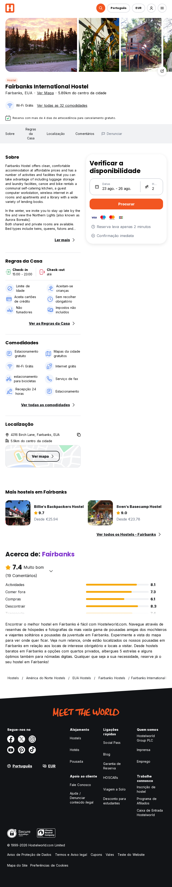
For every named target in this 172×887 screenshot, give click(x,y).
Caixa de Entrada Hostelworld (150, 812)
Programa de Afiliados (147, 801)
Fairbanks (13, 93)
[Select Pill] (100, 8)
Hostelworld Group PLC (146, 738)
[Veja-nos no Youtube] (10, 749)
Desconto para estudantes (114, 801)
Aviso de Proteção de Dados (29, 854)
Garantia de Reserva (112, 766)
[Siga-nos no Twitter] (21, 739)
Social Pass (111, 742)
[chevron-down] (51, 571)
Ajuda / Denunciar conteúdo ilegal (82, 797)
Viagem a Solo (114, 789)
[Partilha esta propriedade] (162, 70)
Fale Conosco (80, 785)
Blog (106, 754)
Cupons (96, 854)
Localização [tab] (56, 134)
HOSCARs (110, 777)
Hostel (11, 80)
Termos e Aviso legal (71, 854)
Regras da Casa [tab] (31, 133)
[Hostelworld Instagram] (32, 739)
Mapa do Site (17, 865)
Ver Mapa (45, 93)
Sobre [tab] (10, 134)
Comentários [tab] (84, 134)
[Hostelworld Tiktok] (32, 749)
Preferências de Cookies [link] (49, 865)
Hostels (75, 738)
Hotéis (75, 750)
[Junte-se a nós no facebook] (10, 739)
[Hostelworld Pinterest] (21, 749)
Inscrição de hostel (146, 789)
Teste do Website (131, 854)
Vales (110, 854)
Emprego (143, 761)
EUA (28, 93)
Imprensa (143, 750)
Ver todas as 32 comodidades (62, 105)
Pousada (76, 761)
